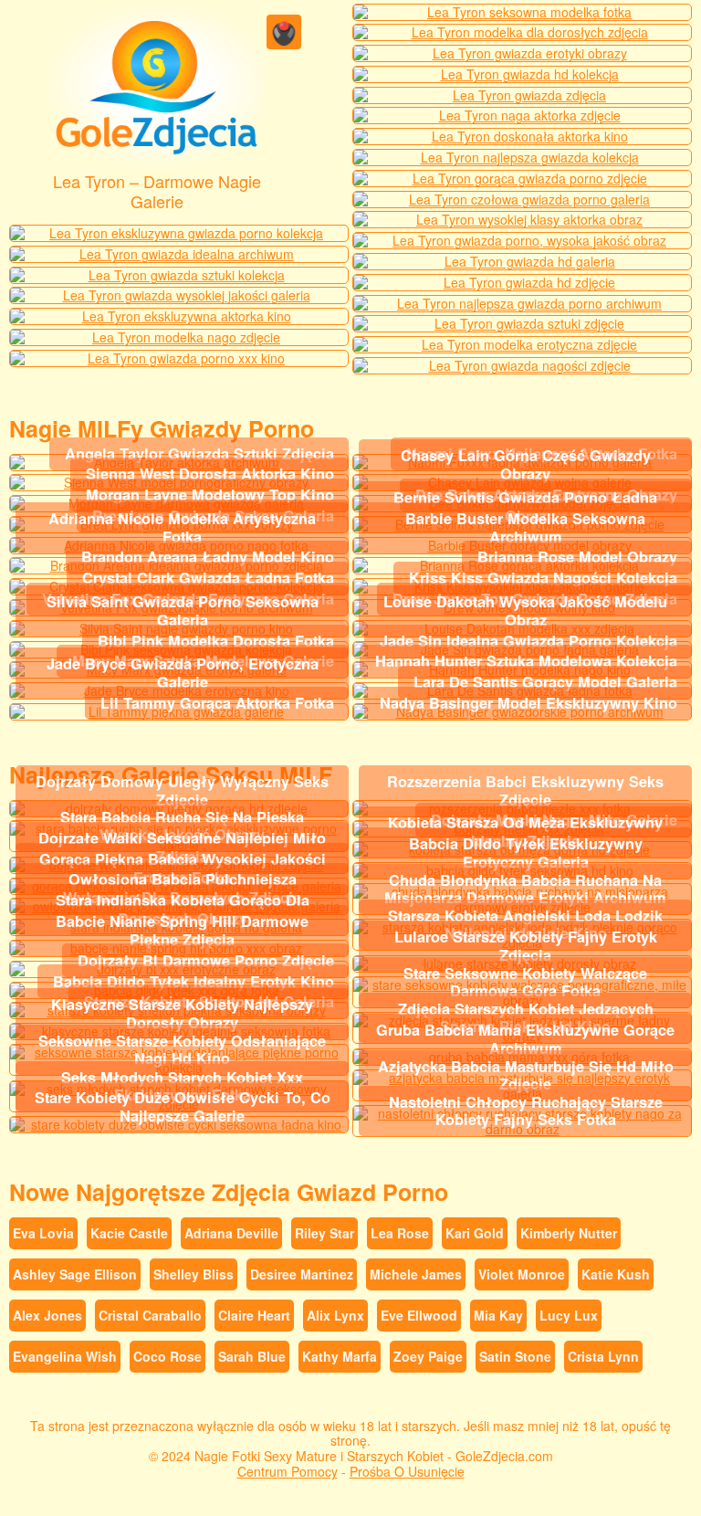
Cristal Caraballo (150, 1315)
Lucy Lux (568, 1315)
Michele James (416, 1274)
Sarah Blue (252, 1356)
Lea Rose (400, 1233)
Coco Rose (167, 1356)
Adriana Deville (231, 1233)
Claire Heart (254, 1315)
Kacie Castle (129, 1233)
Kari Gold (474, 1233)
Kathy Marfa (339, 1356)
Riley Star (324, 1233)
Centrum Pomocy (287, 1471)
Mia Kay (498, 1315)
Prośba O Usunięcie (407, 1471)
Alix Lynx (335, 1315)
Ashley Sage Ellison (75, 1274)
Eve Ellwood (419, 1315)
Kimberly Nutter (568, 1233)
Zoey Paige (428, 1356)
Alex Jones (47, 1315)
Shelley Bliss (193, 1274)
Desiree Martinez (301, 1274)
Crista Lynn (603, 1356)
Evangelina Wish (65, 1356)
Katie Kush (615, 1274)
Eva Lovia (43, 1233)
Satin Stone (515, 1356)
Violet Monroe (521, 1274)
